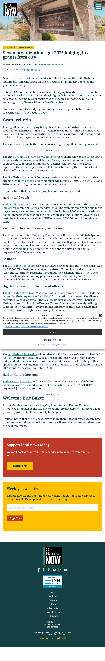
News (53, 592)
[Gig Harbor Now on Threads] (48, 570)
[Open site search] (89, 6)
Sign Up (15, 518)
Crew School (84, 276)
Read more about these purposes (34, 327)
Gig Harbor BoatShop (21, 265)
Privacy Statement (58, 345)
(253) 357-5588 (52, 627)
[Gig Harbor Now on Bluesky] (54, 570)
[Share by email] (36, 70)
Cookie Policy (43, 345)
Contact (53, 616)
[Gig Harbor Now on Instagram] (43, 570)
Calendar (54, 600)
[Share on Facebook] (24, 70)
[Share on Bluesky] (28, 70)
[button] (101, 315)
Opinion (53, 596)
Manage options (52, 340)
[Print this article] (40, 70)
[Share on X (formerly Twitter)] (32, 70)
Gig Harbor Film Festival (22, 354)
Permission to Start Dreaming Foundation (34, 235)
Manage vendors (12, 327)
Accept (52, 332)
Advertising (53, 608)
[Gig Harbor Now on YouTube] (66, 570)
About (53, 604)
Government (26, 47)
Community (10, 47)
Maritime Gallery (64, 385)
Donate (18, 466)
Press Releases (54, 612)
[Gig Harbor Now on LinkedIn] (60, 570)
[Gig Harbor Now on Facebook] (39, 570)
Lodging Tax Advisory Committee (35, 156)
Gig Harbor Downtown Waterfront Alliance (34, 293)
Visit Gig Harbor (32, 180)
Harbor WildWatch (14, 204)
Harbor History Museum (17, 381)
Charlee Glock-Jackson (50, 64)
